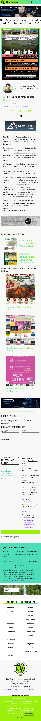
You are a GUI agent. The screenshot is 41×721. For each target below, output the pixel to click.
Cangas (10, 620)
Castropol (10, 624)
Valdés (31, 640)
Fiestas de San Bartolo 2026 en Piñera (20, 389)
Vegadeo (30, 644)
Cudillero (10, 632)
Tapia (30, 628)
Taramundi (30, 632)
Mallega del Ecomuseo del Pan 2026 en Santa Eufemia (26, 258)
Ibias (10, 648)
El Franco (10, 640)
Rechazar (29, 714)
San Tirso (30, 620)
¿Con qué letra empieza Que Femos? (10, 460)
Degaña (10, 636)
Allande (10, 608)
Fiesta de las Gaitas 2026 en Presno (20, 349)
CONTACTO (17, 689)
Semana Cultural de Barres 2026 (20, 308)
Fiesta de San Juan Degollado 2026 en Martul (27, 243)
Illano (10, 652)
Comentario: (7, 439)
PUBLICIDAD (29, 689)
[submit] (35, 2)
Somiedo (30, 624)
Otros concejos (30, 652)
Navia (10, 656)
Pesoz (30, 612)
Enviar (20, 532)
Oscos (7, 100)
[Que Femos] (9, 2)
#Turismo (24, 106)
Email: (25, 431)
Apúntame (33, 561)
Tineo (30, 636)
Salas (30, 616)
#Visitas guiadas (11, 106)
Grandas (10, 644)
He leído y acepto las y (29, 521)
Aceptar (20, 717)
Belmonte (10, 612)
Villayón (31, 648)
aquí (20, 713)
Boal (10, 616)
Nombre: (5, 431)
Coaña (10, 628)
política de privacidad (16, 580)
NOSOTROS (7, 689)
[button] (20, 115)
